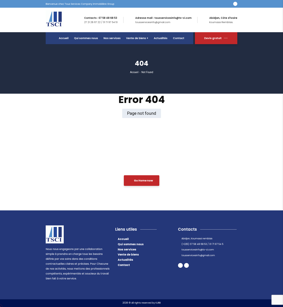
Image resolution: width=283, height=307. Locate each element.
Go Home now (143, 180)
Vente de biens (128, 254)
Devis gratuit (213, 38)
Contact (124, 265)
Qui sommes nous (131, 244)
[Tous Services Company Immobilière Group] (55, 19)
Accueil (134, 72)
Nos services (127, 249)
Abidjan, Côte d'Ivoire (223, 18)
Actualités (125, 260)
